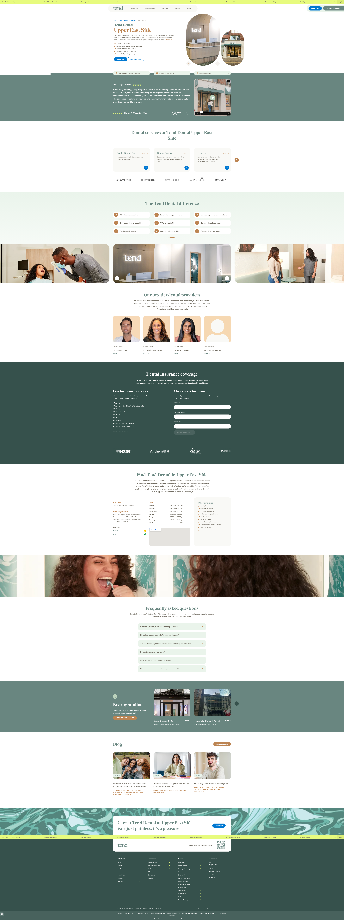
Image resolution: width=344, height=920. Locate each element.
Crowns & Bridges (183, 900)
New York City (124, 20)
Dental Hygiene (182, 866)
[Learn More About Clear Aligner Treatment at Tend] (172, 180)
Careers (120, 878)
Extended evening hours (210, 231)
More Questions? (119, 431)
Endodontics (182, 887)
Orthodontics (172, 790)
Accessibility (129, 908)
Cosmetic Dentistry (202, 787)
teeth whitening (169, 483)
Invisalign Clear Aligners (185, 869)
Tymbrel (224, 908)
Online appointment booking (131, 223)
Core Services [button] (134, 8)
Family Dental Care (127, 153)
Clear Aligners (119, 790)
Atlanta (150, 872)
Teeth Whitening (217, 787)
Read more (169, 39)
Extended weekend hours (211, 223)
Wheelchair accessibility (129, 214)
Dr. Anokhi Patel (181, 350)
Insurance (121, 881)
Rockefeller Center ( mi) (207, 720)
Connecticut (151, 875)
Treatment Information (122, 794)
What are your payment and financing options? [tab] (159, 626)
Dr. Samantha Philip (213, 350)
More (144, 154)
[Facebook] (210, 877)
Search (145, 908)
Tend (118, 775)
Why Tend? (5, 2)
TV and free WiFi (167, 223)
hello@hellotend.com (215, 871)
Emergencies (182, 875)
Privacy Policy (121, 908)
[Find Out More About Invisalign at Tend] (147, 180)
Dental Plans (121, 875)
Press (119, 872)
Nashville (150, 878)
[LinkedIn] (212, 877)
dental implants (153, 483)
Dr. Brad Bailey (120, 350)
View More (171, 237)
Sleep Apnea (182, 894)
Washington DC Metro (154, 866)
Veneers (180, 872)
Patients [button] (177, 8)
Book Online (146, 168)
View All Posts (222, 744)
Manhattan (132, 20)
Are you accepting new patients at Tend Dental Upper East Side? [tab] (166, 643)
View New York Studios (125, 718)
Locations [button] (165, 8)
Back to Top (158, 908)
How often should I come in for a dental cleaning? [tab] (159, 635)
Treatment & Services (134, 792)
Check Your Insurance (205, 73)
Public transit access (128, 231)
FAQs (119, 862)
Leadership (121, 869)
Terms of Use (138, 908)
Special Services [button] (150, 8)
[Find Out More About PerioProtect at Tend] (196, 180)
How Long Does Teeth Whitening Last (211, 783)
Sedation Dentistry (184, 897)
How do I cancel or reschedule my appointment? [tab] (159, 668)
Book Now (315, 8)
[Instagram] (216, 877)
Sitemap (151, 908)
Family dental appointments (171, 214)
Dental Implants (183, 881)
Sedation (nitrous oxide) (169, 231)
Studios (116, 20)
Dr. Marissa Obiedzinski (154, 350)
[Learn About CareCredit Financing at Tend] (123, 180)
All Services (181, 862)
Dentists (120, 866)
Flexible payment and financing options (129, 46)
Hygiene (202, 153)
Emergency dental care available (214, 214)
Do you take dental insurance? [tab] (152, 652)
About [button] (189, 8)
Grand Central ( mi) (164, 720)
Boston (150, 869)
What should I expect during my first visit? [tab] (157, 660)
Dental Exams (164, 153)
